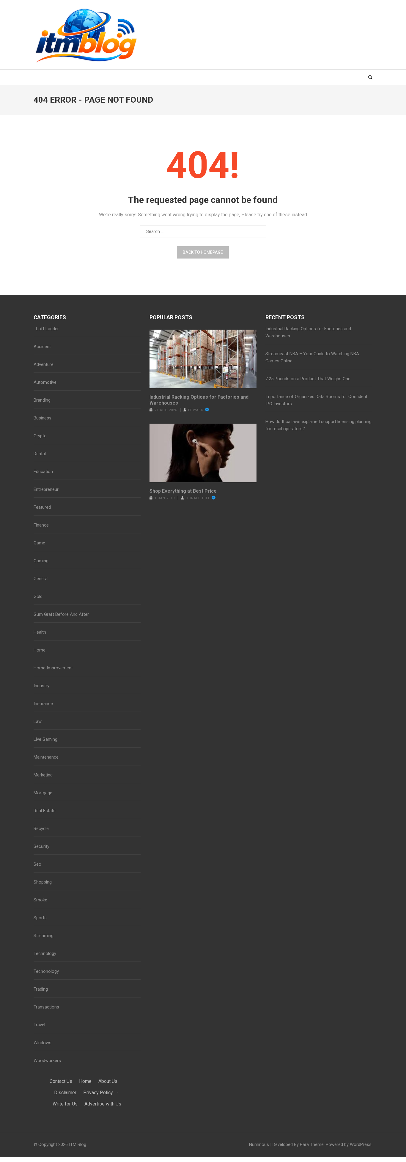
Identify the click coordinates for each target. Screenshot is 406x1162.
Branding (42, 400)
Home (39, 650)
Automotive (45, 382)
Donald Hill (198, 498)
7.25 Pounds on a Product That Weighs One (307, 378)
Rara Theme (312, 1144)
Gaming (41, 560)
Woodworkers (47, 1060)
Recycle (41, 828)
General (41, 578)
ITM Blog (77, 1144)
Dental (40, 453)
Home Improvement (53, 668)
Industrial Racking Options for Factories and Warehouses (199, 400)
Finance (41, 525)
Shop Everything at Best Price (183, 491)
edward (196, 410)
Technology (45, 953)
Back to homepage (203, 252)
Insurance (43, 703)
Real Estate (45, 810)
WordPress (361, 1144)
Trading (41, 989)
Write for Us (65, 1104)
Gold (38, 596)
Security (41, 846)
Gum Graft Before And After (61, 614)
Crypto (40, 436)
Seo (37, 864)
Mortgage (43, 792)
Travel (39, 1025)
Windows (42, 1042)
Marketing (43, 775)
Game (39, 543)
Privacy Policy (98, 1092)
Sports (40, 917)
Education (43, 471)
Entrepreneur (46, 489)
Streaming (43, 935)
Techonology (46, 971)
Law (38, 721)
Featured (42, 507)
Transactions (46, 1007)
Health (40, 632)
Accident (42, 346)
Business (42, 418)
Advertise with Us (102, 1104)
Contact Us (61, 1081)
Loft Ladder (46, 328)
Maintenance (46, 757)
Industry (41, 685)
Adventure (43, 364)
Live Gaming (45, 739)
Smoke (40, 900)
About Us (107, 1081)
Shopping (43, 882)
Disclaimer (65, 1092)
